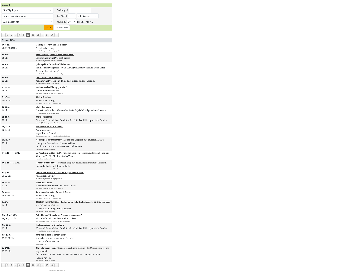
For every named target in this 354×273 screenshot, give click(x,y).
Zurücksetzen (61, 27)
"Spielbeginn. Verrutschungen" (49, 139)
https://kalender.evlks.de (57, 271)
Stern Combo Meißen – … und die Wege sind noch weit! (60, 172)
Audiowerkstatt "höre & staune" (49, 126)
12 (38, 35)
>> (57, 35)
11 (33, 35)
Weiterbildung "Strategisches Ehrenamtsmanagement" (59, 215)
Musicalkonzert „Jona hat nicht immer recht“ (55, 54)
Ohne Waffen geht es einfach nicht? (51, 234)
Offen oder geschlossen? (46, 247)
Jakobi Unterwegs (43, 107)
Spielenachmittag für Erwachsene (50, 224)
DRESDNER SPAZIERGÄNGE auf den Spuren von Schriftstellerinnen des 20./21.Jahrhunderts (73, 202)
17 (47, 35)
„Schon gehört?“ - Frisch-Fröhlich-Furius (53, 64)
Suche (48, 27)
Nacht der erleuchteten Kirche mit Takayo (53, 192)
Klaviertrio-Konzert (44, 182)
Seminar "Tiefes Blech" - (46, 162)
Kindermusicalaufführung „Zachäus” (51, 87)
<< (3, 35)
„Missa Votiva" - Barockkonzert (49, 77)
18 (52, 35)
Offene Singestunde (44, 116)
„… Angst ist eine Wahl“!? (47, 152)
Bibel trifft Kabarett (44, 97)
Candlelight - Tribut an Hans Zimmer (51, 44)
